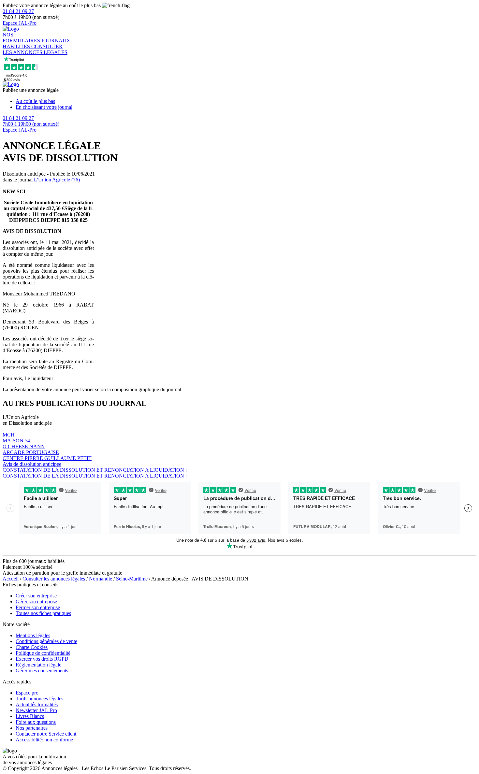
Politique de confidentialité (43, 653)
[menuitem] (246, 101)
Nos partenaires (32, 728)
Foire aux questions (36, 722)
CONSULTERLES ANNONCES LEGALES (35, 49)
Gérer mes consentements (42, 670)
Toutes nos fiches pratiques (43, 613)
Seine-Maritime (132, 578)
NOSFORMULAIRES (22, 37)
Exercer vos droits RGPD (42, 659)
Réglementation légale (38, 664)
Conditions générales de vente (46, 641)
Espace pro (27, 692)
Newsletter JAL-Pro (36, 710)
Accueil (11, 578)
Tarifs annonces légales (39, 698)
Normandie (100, 578)
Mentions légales (33, 635)
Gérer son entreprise (36, 601)
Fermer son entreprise (38, 607)
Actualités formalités (37, 704)
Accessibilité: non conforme (44, 739)
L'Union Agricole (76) (57, 179)
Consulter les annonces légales (53, 578)
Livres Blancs (30, 716)
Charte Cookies (32, 647)
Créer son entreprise (36, 595)
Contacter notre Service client (46, 734)
